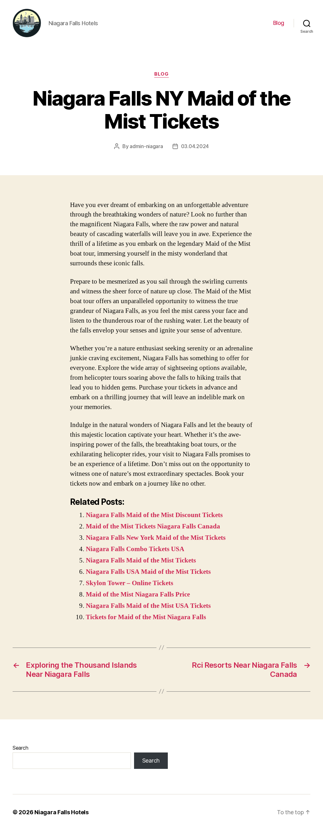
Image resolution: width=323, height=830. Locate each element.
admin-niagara (146, 146)
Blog (278, 23)
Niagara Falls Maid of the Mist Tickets (141, 560)
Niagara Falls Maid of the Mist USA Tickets (148, 606)
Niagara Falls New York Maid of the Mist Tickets (156, 537)
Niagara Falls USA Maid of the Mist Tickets (148, 572)
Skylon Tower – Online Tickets (129, 583)
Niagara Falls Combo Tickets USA (135, 549)
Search (20, 748)
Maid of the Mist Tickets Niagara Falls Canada (153, 526)
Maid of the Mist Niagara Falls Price (138, 594)
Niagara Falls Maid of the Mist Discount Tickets (154, 515)
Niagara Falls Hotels (61, 812)
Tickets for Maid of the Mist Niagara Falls (146, 617)
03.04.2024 (195, 146)
